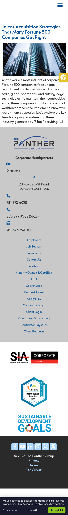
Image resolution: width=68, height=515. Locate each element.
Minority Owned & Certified (34, 272)
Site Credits (34, 470)
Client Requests (34, 331)
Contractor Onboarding (34, 318)
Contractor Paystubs (34, 325)
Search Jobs (34, 285)
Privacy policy (10, 510)
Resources (34, 253)
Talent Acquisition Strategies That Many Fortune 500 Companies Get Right (31, 31)
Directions (13, 170)
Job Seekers (34, 246)
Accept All (57, 510)
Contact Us (34, 259)
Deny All (33, 510)
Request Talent (34, 292)
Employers (34, 240)
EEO (34, 279)
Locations (34, 266)
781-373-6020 (17, 202)
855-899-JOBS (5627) (23, 216)
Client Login (34, 312)
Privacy (34, 460)
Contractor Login (34, 305)
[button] (63, 77)
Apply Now (34, 299)
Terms (34, 465)
